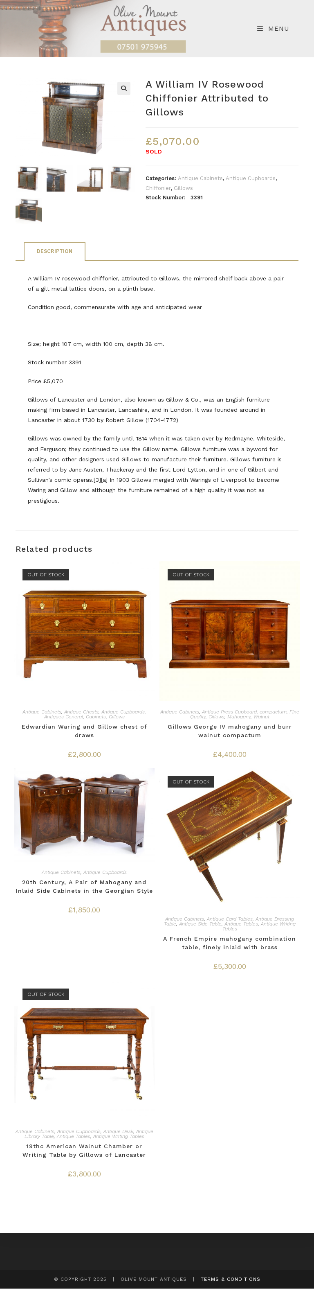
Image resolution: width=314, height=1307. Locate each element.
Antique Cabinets (200, 178)
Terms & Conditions (230, 1279)
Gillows (183, 188)
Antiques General (63, 717)
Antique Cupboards (251, 178)
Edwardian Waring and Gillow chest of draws (84, 730)
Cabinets (96, 717)
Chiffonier (158, 188)
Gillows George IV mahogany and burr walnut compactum (230, 730)
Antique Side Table (200, 924)
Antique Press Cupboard (229, 712)
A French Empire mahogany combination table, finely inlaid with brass (229, 942)
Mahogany (239, 717)
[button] (123, 88)
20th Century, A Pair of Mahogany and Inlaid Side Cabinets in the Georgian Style (84, 886)
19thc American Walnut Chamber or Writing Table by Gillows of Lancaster (84, 1150)
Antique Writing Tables (118, 1136)
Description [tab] (54, 251)
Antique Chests (81, 712)
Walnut (261, 717)
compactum (273, 712)
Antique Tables (241, 924)
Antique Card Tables (230, 919)
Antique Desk (118, 1131)
